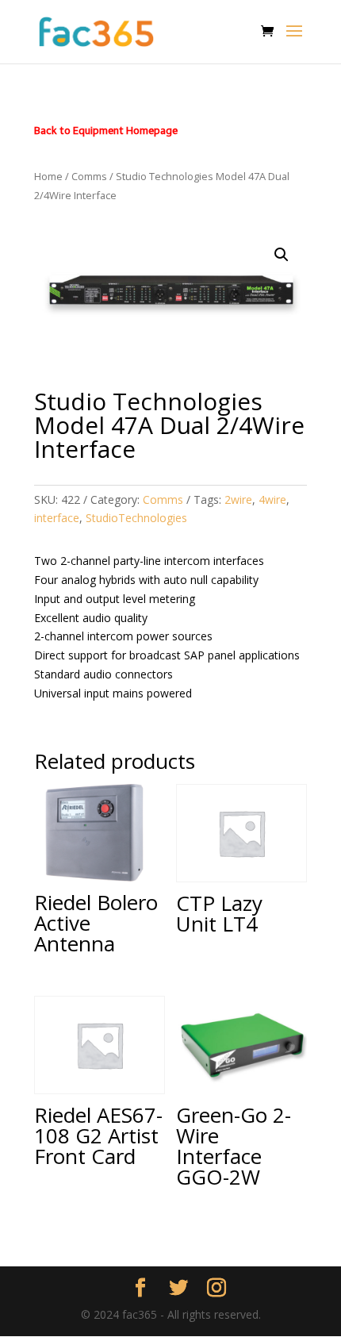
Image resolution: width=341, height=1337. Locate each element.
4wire (272, 499)
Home (48, 176)
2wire (238, 499)
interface (56, 517)
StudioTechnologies (136, 517)
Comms (89, 176)
